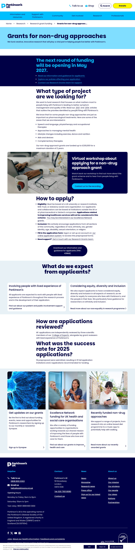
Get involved (77, 15)
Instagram (19, 533)
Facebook (8, 533)
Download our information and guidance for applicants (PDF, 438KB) (67, 251)
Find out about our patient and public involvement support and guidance (36, 297)
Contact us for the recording (88, 186)
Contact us (59, 496)
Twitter (11, 533)
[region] (67, 547)
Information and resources (17, 15)
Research (97, 15)
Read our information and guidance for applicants (61, 75)
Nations (111, 498)
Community (57, 15)
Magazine (85, 482)
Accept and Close (116, 547)
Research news (88, 486)
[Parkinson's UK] (11, 5)
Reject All (102, 547)
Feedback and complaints (52, 539)
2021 (78, 107)
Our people (113, 490)
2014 (87, 107)
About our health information (26, 539)
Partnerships (113, 502)
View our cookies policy (21, 549)
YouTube (15, 533)
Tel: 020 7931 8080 (62, 491)
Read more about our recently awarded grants (108, 411)
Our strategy (114, 486)
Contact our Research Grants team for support (60, 82)
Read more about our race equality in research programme (98, 297)
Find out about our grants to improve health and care (67, 411)
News (83, 478)
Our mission (113, 482)
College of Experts (60, 335)
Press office (86, 490)
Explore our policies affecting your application (59, 79)
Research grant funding (41, 23)
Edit (89, 547)
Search (106, 6)
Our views (112, 494)
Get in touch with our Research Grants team (73, 239)
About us (112, 478)
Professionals (117, 15)
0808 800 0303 (18, 481)
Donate (122, 5)
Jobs (9, 539)
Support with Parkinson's (37, 15)
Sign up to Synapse (26, 411)
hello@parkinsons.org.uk (22, 488)
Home (9, 23)
